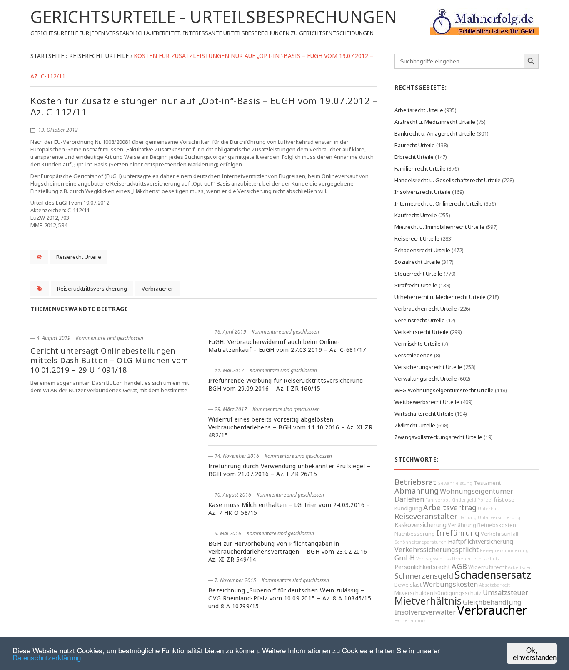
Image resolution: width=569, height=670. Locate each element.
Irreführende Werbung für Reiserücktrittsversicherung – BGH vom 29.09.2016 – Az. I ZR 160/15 (288, 384)
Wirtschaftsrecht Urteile (424, 413)
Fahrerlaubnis (409, 620)
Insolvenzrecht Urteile (422, 192)
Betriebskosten (496, 525)
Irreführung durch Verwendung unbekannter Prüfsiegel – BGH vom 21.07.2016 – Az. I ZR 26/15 (289, 470)
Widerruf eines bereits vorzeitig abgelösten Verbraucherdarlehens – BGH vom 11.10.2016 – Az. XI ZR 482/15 (290, 427)
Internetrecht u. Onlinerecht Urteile (438, 203)
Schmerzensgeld (423, 576)
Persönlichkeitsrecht (422, 567)
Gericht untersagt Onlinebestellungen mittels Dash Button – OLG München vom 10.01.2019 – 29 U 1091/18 (109, 360)
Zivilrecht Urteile (414, 425)
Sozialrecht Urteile (417, 262)
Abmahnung (416, 491)
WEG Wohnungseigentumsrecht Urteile (444, 390)
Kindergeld (463, 500)
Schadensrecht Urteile (422, 250)
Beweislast (408, 584)
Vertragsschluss (433, 559)
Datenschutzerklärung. (47, 657)
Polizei (484, 500)
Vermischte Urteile (417, 343)
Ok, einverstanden (535, 653)
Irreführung (457, 533)
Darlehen (409, 499)
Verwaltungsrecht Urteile (425, 378)
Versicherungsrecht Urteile (428, 367)
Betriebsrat (415, 482)
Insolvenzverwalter (425, 612)
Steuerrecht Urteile (418, 273)
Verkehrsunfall (499, 533)
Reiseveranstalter (425, 516)
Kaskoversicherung (420, 525)
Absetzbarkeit (494, 585)
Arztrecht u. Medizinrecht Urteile (434, 121)
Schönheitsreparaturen (420, 542)
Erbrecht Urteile (414, 157)
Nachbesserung (414, 533)
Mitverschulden (413, 593)
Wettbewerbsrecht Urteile (426, 402)
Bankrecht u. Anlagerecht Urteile (434, 133)
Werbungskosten (450, 584)
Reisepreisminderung (504, 550)
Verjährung (462, 525)
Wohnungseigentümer (476, 491)
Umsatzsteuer (505, 592)
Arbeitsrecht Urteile (418, 110)
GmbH (404, 557)
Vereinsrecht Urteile (419, 320)
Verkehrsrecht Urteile (421, 332)
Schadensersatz (492, 574)
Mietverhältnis (428, 600)
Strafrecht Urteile (415, 285)
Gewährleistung (454, 483)
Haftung (468, 517)
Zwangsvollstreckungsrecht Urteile (438, 437)
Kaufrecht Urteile (415, 215)
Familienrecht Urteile (420, 168)
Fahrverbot (437, 500)
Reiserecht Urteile (78, 257)
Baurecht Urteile (414, 145)
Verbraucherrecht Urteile (425, 308)
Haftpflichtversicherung (480, 541)
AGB (459, 566)
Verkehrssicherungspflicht (436, 549)
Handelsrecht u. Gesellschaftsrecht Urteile (447, 180)
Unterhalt (488, 509)
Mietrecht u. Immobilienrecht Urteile (439, 227)
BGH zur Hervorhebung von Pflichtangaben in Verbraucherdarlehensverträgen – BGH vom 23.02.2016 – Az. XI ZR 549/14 (290, 551)
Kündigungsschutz (458, 593)
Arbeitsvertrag (450, 507)
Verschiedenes (413, 355)
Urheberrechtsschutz (476, 559)
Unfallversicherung (499, 517)
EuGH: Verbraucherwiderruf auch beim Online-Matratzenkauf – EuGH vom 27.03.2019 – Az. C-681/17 (287, 346)
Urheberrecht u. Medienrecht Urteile (440, 297)
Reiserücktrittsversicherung (92, 288)
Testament (487, 483)
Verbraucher (157, 288)
